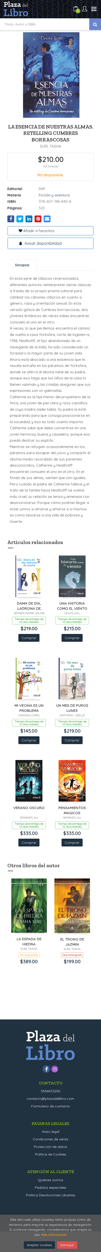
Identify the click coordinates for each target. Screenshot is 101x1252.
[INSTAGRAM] (54, 1069)
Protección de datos (50, 1147)
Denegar (67, 1245)
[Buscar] (95, 24)
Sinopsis (22, 265)
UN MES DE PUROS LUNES (72, 708)
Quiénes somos (50, 1180)
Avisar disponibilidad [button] (43, 243)
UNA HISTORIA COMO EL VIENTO (72, 605)
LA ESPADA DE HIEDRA (29, 941)
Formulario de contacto (50, 1106)
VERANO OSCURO (29, 807)
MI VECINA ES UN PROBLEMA (29, 708)
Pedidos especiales (50, 1187)
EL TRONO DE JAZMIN (72, 941)
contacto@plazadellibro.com (50, 1098)
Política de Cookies (50, 1154)
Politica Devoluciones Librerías (50, 1195)
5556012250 (50, 1091)
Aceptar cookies (39, 1245)
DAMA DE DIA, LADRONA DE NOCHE (29, 605)
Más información (54, 1235)
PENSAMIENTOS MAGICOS (72, 810)
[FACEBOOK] (46, 1069)
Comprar (29, 638)
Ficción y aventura (54, 195)
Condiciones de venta (50, 1139)
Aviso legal (50, 1131)
